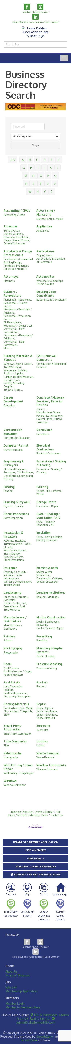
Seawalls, (42, 624)
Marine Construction (51, 617)
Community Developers (17, 696)
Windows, (9, 363)
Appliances (44, 226)
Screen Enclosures (14, 243)
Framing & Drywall (17, 502)
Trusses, (8, 389)
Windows (10, 781)
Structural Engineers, (15, 469)
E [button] (51, 160)
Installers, (20, 540)
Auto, (19, 575)
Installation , (43, 506)
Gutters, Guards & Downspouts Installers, (17, 235)
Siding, (19, 363)
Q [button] (55, 176)
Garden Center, (12, 603)
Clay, (6, 711)
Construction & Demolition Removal (51, 365)
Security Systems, (14, 556)
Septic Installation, (46, 711)
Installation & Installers (13, 534)
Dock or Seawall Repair (50, 628)
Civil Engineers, (25, 472)
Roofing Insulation (46, 540)
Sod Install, (10, 599)
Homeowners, (12, 578)
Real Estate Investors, (16, 693)
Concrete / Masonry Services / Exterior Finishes (50, 401)
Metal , (30, 708)
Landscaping (12, 592)
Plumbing (50, 656)
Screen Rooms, (21, 240)
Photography (13, 648)
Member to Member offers (22, 1007)
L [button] (57, 167)
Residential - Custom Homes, (15, 304)
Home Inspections (16, 514)
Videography (13, 753)
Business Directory (22, 811)
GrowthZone (44, 1036)
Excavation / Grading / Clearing (51, 463)
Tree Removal (12, 609)
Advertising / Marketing (45, 212)
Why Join (11, 987)
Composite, (26, 711)
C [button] (37, 160)
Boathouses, (52, 621)
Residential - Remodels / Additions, (18, 311)
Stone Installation (14, 559)
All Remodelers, (13, 322)
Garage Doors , (12, 380)
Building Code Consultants (46, 293)
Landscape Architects (16, 268)
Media (59, 218)
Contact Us (56, 815)
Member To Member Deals (32, 815)
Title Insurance (12, 584)
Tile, (48, 490)
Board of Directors (17, 975)
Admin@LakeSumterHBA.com (36, 1022)
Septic (41, 704)
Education (9, 405)
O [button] (41, 176)
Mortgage (53, 596)
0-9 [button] (13, 160)
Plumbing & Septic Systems (49, 650)
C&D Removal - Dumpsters (47, 357)
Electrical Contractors (45, 447)
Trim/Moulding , (13, 367)
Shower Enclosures (47, 581)
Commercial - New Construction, (14, 330)
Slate (7, 714)
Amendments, (11, 606)
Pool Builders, (11, 668)
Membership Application (21, 991)
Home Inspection (13, 517)
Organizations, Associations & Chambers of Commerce (51, 258)
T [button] (41, 184)
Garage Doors (46, 502)
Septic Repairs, (44, 708)
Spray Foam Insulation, (49, 536)
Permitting (44, 636)
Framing (19, 506)
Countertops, (43, 578)
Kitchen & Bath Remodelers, (44, 573)
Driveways (42, 422)
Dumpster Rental (16, 445)
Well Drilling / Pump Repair (18, 767)
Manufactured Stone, (48, 412)
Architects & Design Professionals (18, 253)
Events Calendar (44, 811)
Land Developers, (14, 686)
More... (8, 348)
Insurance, (9, 575)
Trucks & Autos (45, 283)
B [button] (30, 160)
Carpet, (40, 490)
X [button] (38, 191)
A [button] (23, 160)
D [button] (44, 160)
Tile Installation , (13, 553)
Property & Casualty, (15, 572)
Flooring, (9, 540)
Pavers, (40, 415)
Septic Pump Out (45, 717)
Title (6, 745)
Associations (45, 251)
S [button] (33, 184)
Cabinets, (57, 578)
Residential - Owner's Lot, (18, 325)
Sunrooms (43, 725)
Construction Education (13, 431)
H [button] (31, 167)
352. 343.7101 (41, 1018)
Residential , (25, 299)
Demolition (44, 430)
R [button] (26, 184)
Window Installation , (15, 550)
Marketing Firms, (45, 218)
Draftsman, (22, 265)
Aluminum (11, 226)
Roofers (42, 682)
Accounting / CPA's (17, 210)
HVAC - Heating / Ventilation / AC (45, 523)
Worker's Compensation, (18, 581)
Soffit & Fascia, (12, 230)
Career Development (13, 399)
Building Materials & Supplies (18, 357)
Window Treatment (47, 769)
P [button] (48, 176)
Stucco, (58, 418)
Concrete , (42, 409)
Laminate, (56, 490)
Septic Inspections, (47, 714)
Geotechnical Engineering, (18, 475)
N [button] (33, 176)
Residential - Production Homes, (17, 317)
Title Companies (15, 741)
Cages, (7, 240)
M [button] (25, 176)
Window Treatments (51, 765)
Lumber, (8, 376)
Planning (8, 479)
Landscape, (10, 596)
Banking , (41, 596)
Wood (40, 494)
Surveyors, (10, 472)
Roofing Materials (16, 704)
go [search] (37, 145)
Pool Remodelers (13, 674)
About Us (11, 971)
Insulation (43, 532)
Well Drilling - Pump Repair (19, 773)
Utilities (42, 741)
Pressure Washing (49, 664)
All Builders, (10, 299)
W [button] (30, 191)
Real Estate (12, 682)
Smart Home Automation (12, 727)
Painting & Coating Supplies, (14, 385)
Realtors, (9, 689)
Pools (8, 664)
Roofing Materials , (14, 708)
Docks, (40, 621)
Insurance (10, 568)
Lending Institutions (50, 592)
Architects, (9, 265)
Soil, (24, 603)
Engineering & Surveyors (14, 463)
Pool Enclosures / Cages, (18, 671)
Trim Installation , (13, 543)
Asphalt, (14, 711)
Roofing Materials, (23, 376)
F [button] (58, 160)
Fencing (9, 487)
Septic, (40, 656)
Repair (55, 506)
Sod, (22, 606)
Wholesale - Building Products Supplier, (15, 372)
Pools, (27, 543)
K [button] (51, 167)
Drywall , (9, 506)
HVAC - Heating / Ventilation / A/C (48, 515)
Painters (10, 636)
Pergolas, (22, 596)
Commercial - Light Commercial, (14, 343)
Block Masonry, (54, 415)
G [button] (24, 167)
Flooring (42, 487)
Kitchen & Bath (47, 568)
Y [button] (45, 191)
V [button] (55, 184)
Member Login (14, 1003)
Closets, (8, 547)
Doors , (28, 363)
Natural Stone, (44, 418)
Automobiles (45, 276)
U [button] (48, 184)
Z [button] (52, 191)
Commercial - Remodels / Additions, (18, 337)
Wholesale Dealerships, (50, 280)
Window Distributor (15, 784)
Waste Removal (47, 753)
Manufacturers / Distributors (15, 619)
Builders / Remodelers (12, 293)
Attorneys (11, 276)
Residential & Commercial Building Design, (18, 261)
